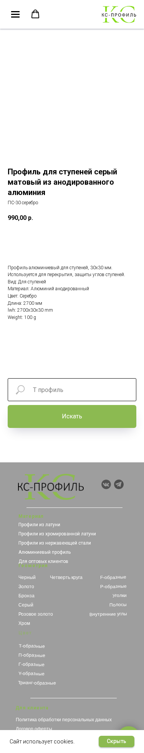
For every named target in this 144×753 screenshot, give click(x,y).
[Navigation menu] (15, 14)
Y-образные (31, 674)
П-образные (31, 655)
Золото (26, 586)
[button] (35, 14)
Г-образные (31, 664)
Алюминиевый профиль (44, 552)
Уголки (119, 595)
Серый (25, 605)
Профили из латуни (39, 524)
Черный (27, 577)
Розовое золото (35, 614)
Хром (24, 623)
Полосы (118, 605)
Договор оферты (34, 729)
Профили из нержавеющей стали (54, 543)
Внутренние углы (108, 614)
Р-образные (113, 586)
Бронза (26, 595)
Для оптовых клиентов (43, 561)
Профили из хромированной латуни (57, 534)
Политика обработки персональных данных (64, 719)
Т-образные (31, 646)
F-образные (113, 577)
